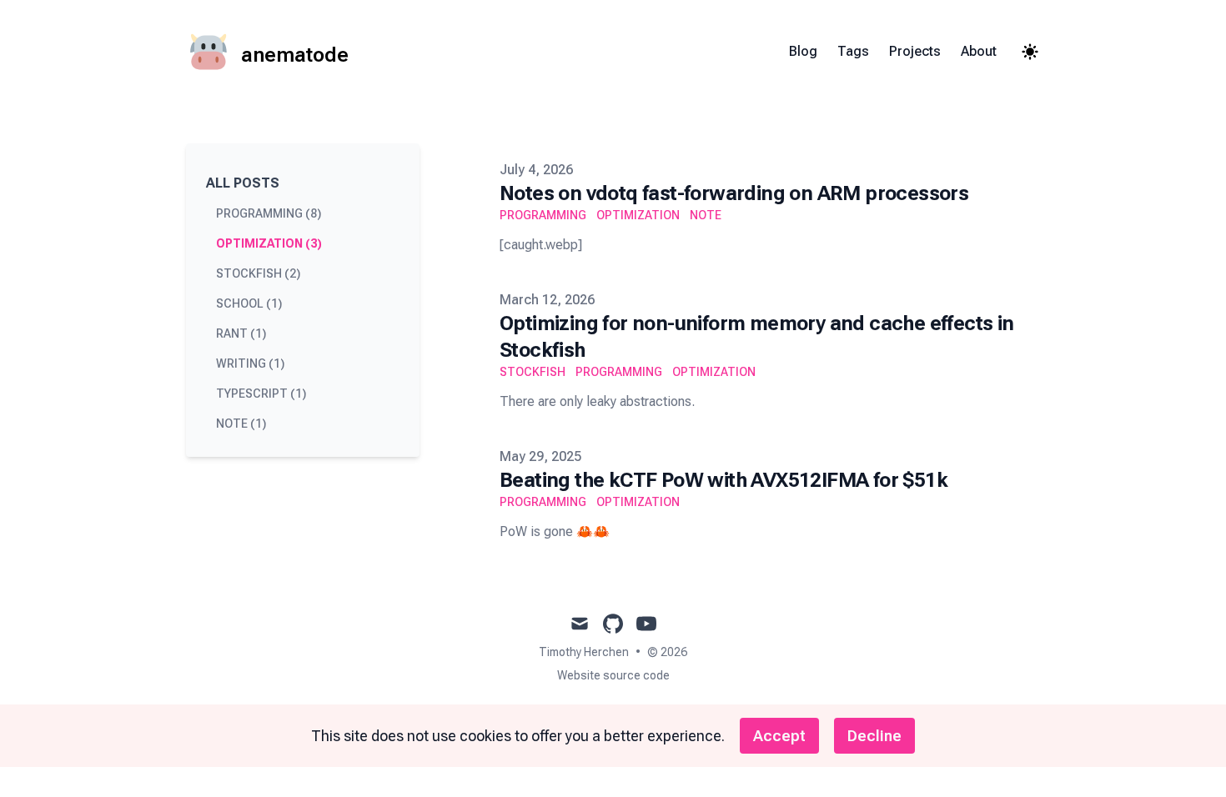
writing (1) (250, 363)
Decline (874, 735)
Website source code (613, 675)
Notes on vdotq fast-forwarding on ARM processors (734, 193)
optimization (638, 215)
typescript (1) (261, 393)
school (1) (249, 303)
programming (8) (268, 213)
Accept (779, 735)
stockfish (532, 371)
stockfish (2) (258, 273)
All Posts (242, 183)
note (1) (241, 423)
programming (543, 215)
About (979, 51)
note (705, 215)
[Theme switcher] (1030, 52)
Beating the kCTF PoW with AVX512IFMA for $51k (723, 480)
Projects (915, 51)
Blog (803, 51)
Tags (853, 51)
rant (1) (241, 333)
